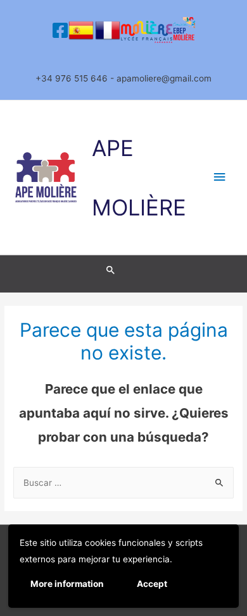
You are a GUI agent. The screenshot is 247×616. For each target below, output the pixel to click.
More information (67, 584)
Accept (152, 584)
